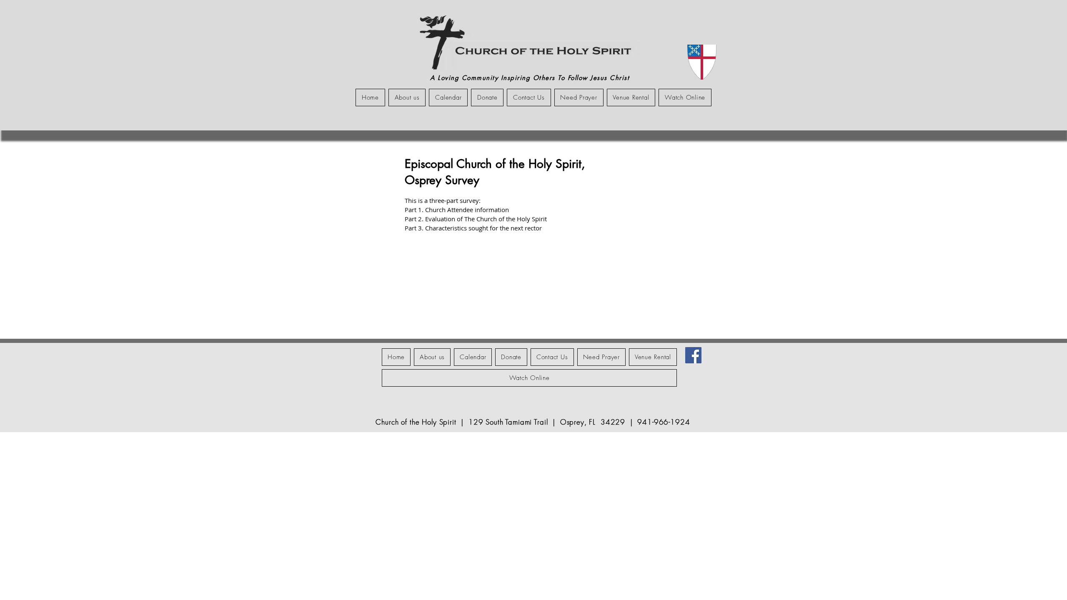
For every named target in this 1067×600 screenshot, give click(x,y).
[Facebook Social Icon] (693, 355)
